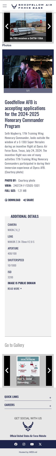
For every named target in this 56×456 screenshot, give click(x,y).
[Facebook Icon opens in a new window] (16, 444)
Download (13, 200)
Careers (9, 405)
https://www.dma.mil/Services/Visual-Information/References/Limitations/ (26, 331)
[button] (5, 6)
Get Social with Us (28, 418)
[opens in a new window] (40, 444)
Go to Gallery (14, 345)
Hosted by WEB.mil (28, 452)
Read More (14, 288)
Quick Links (11, 396)
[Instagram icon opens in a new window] (24, 444)
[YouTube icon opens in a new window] (32, 444)
